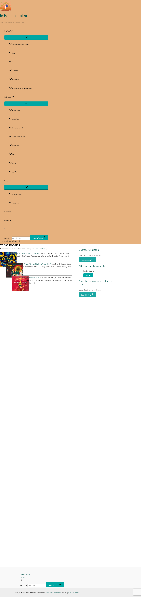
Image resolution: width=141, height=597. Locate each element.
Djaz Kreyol (15, 145)
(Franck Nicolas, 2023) (28, 278)
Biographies (16, 110)
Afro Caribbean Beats (39, 249)
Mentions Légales (25, 575)
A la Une (14, 172)
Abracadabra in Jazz (18, 137)
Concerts (7, 212)
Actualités (15, 119)
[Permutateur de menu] (26, 37)
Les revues (15, 203)
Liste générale (16, 194)
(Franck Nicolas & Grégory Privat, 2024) (31, 264)
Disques (7, 181)
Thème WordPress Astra (53, 593)
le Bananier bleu (13, 15)
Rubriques (7, 97)
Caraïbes (15, 70)
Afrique (14, 62)
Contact (22, 577)
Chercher (7, 220)
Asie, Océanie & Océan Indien (22, 88)
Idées (14, 163)
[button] (11, 31)
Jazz (13, 154)
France (14, 53)
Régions (7, 31)
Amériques (15, 79)
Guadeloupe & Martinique (20, 44)
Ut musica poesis (17, 128)
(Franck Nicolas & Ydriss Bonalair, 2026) (23, 253)
